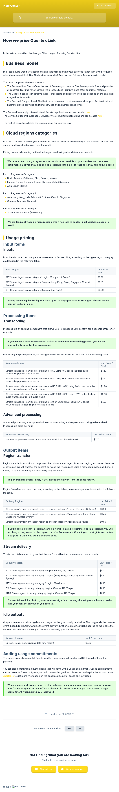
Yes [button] (69, 728)
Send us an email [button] (75, 769)
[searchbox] (59, 18)
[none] (11, 6)
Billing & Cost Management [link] (30, 32)
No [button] (80, 728)
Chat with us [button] (46, 769)
